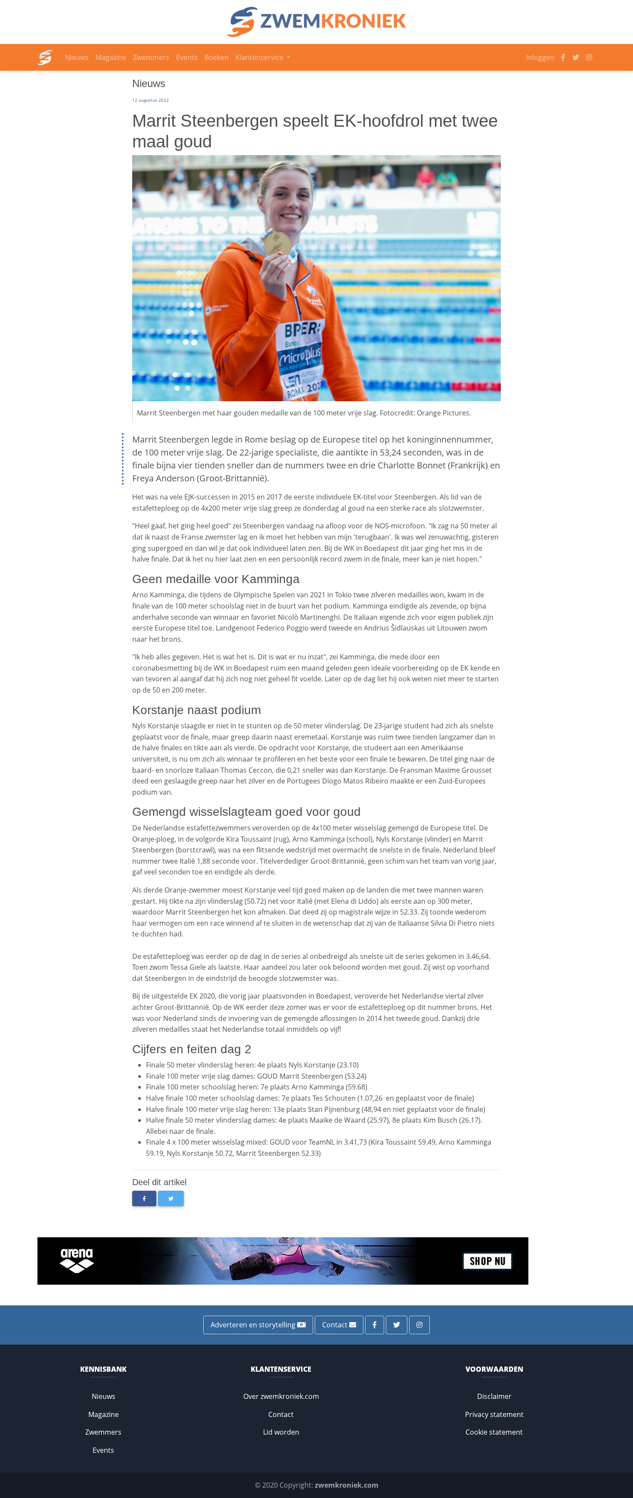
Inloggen (540, 57)
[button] (144, 1198)
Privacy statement (494, 1414)
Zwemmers (151, 57)
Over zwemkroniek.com (281, 1396)
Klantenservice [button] (260, 57)
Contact (335, 1324)
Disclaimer (494, 1396)
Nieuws (77, 57)
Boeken (217, 57)
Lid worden (281, 1432)
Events (187, 57)
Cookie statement (494, 1432)
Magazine (111, 57)
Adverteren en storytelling (254, 1324)
